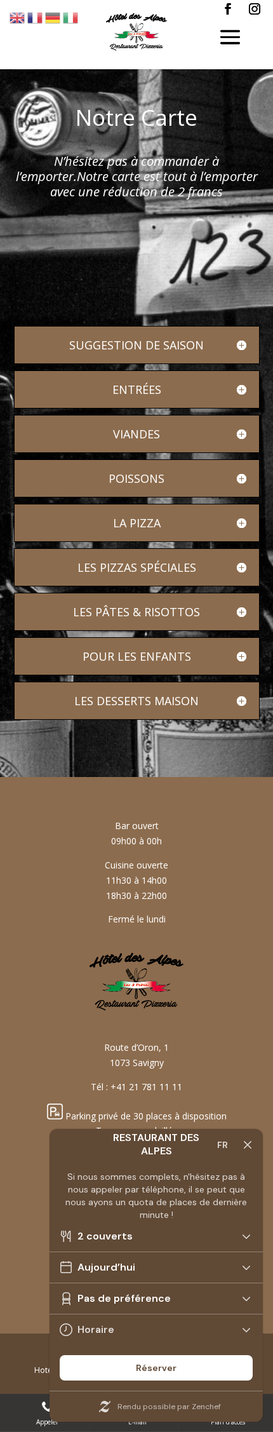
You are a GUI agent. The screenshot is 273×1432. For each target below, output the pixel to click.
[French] (35, 17)
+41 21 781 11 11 (146, 1087)
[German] (53, 17)
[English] (18, 17)
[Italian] (71, 17)
